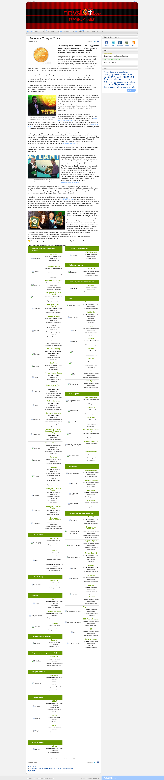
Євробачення (124, 72)
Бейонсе (107, 82)
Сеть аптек (91, 448)
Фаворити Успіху (37, 768)
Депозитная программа (91, 377)
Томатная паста (54, 691)
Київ (133, 87)
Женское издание (91, 603)
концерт (126, 84)
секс (121, 82)
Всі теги (130, 90)
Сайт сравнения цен (91, 345)
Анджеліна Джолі (127, 80)
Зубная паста (54, 646)
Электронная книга (91, 275)
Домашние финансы (91, 308)
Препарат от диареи (53, 301)
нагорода (52, 768)
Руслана (106, 72)
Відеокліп (118, 77)
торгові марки (60, 768)
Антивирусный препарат (53, 332)
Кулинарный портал (91, 571)
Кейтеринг (91, 404)
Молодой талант (91, 507)
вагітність (117, 87)
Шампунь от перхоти (54, 630)
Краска (54, 721)
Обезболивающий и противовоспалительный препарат (53, 275)
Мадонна (123, 74)
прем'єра (128, 76)
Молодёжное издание (91, 635)
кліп (131, 74)
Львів (112, 72)
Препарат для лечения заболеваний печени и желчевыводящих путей (53, 395)
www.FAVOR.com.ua (66, 199)
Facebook (106, 45)
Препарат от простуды (53, 322)
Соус (54, 681)
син (105, 85)
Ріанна (108, 79)
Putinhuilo (120, 45)
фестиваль (108, 87)
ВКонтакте (73, 143)
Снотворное (53, 369)
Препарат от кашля (53, 514)
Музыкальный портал (91, 581)
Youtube (127, 45)
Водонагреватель (54, 752)
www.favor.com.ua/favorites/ (70, 182)
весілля (132, 82)
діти (116, 72)
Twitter (113, 45)
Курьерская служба (91, 387)
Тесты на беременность (91, 292)
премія (46, 768)
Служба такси (91, 437)
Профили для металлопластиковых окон (54, 709)
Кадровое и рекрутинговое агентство (91, 320)
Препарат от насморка (53, 312)
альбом (108, 76)
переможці (69, 768)
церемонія (31, 771)
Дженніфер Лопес (111, 74)
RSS (133, 45)
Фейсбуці (66, 143)
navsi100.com (32, 766)
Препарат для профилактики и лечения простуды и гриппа (53, 343)
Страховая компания (91, 355)
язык (135, 1)
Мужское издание (91, 625)
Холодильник (91, 258)
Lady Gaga (113, 84)
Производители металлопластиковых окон (54, 734)
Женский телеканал (91, 523)
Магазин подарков (91, 414)
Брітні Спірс (126, 87)
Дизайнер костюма (91, 476)
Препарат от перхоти (53, 463)
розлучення (115, 82)
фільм (117, 79)
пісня (126, 82)
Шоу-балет (91, 486)
